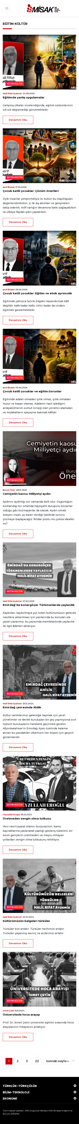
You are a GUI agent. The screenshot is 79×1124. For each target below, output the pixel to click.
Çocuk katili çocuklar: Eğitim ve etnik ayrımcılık (37, 293)
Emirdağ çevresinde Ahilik (22, 707)
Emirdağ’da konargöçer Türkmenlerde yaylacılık (39, 605)
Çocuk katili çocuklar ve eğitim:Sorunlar (32, 391)
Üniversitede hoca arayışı (21, 1014)
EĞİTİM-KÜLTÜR (15, 84)
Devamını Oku (18, 119)
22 (37, 1061)
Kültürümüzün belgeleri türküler (26, 921)
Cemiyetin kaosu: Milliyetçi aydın (27, 493)
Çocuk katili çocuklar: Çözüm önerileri (31, 191)
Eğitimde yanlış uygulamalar (23, 97)
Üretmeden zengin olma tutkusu (27, 818)
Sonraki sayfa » (57, 1061)
